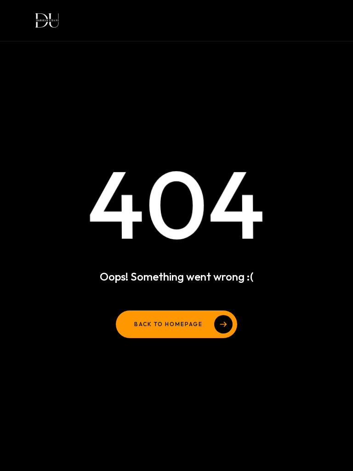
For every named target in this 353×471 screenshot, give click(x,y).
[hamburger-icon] (289, 20)
